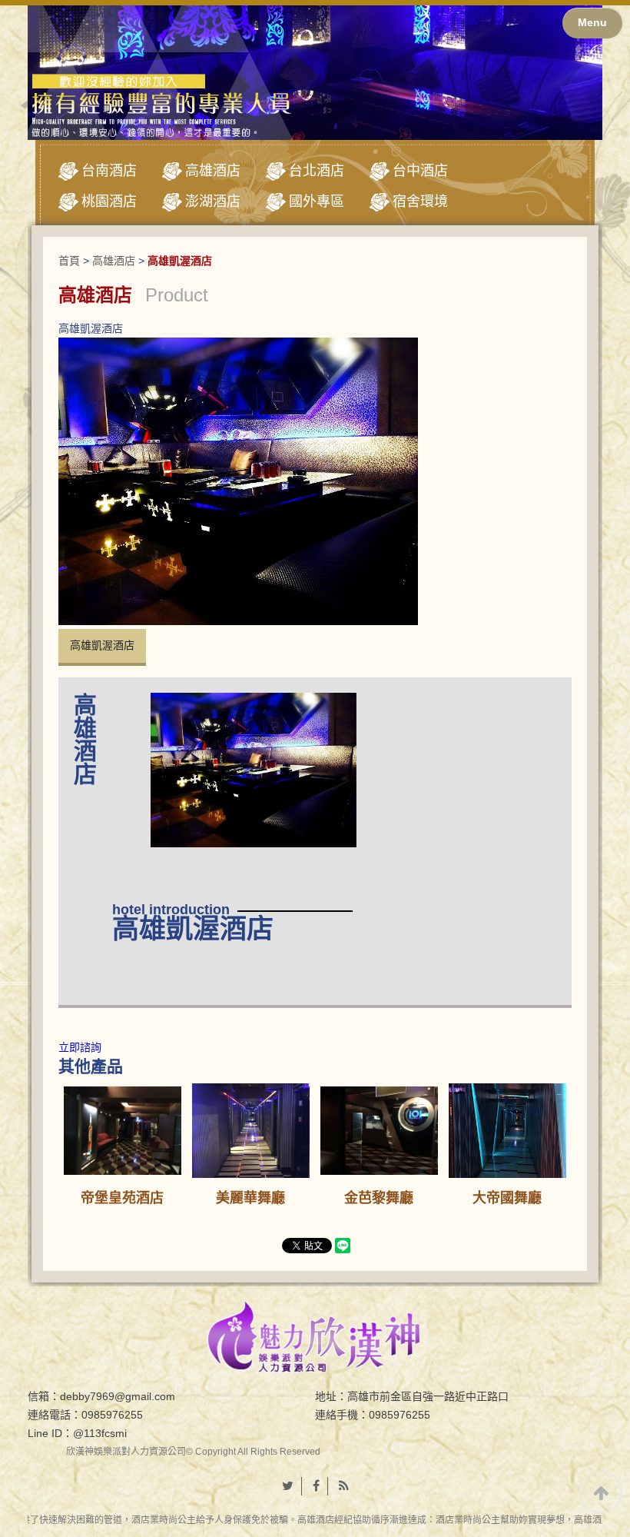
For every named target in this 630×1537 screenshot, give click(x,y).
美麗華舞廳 (250, 1198)
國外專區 (316, 201)
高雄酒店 (212, 170)
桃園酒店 (109, 201)
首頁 (69, 261)
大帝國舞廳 (507, 1198)
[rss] (343, 1486)
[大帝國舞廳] (508, 1130)
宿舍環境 (420, 201)
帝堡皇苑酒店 (122, 1198)
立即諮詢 (79, 1047)
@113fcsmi (100, 1433)
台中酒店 (420, 170)
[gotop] (600, 1492)
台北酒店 (316, 170)
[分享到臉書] (316, 1486)
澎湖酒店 (212, 201)
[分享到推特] (288, 1486)
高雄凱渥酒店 (102, 645)
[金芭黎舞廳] (379, 1130)
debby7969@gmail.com (117, 1396)
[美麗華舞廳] (251, 1130)
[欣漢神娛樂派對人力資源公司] (315, 1336)
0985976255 (112, 1415)
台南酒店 (109, 170)
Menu (592, 22)
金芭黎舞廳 (378, 1198)
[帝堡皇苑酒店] (123, 1130)
